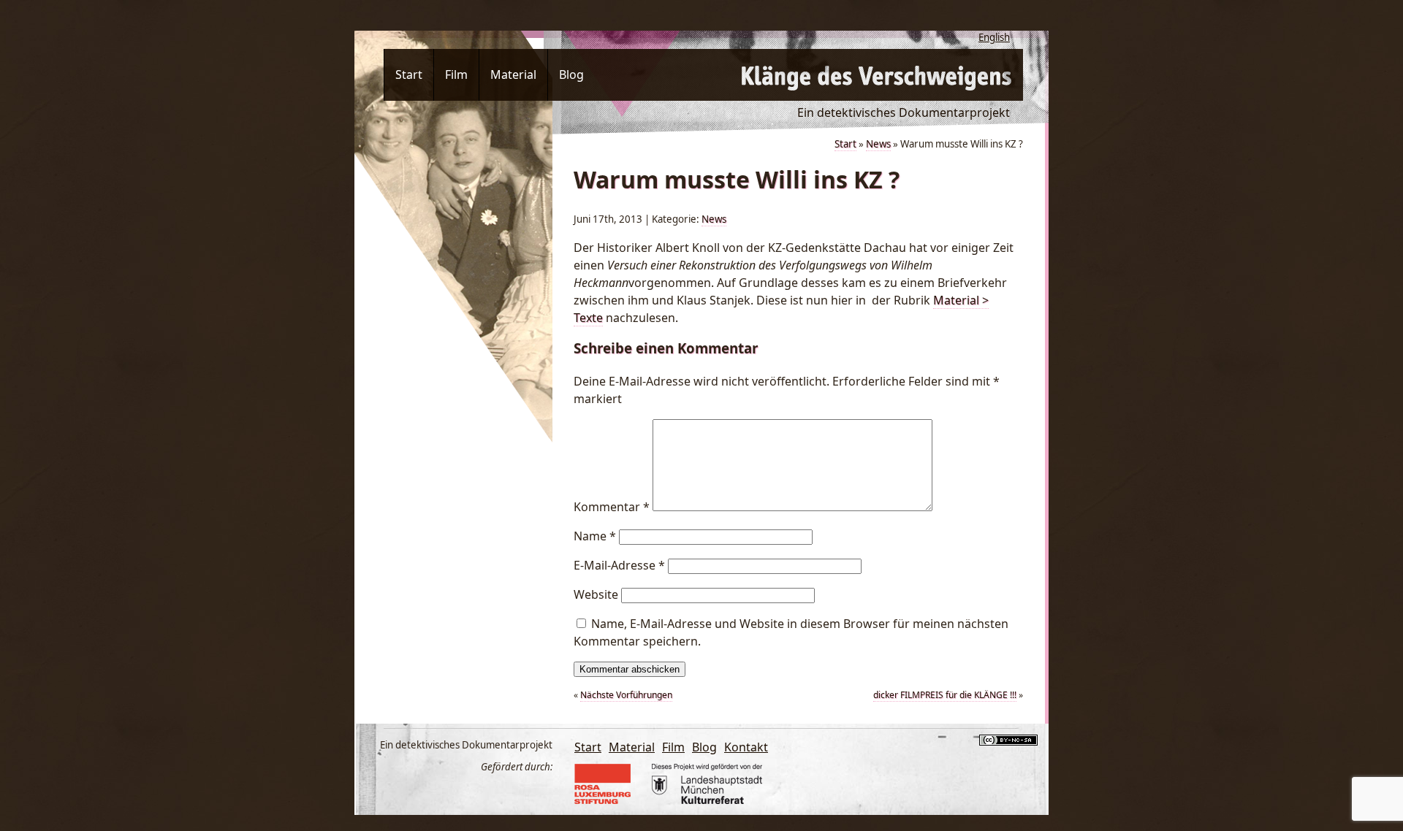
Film (456, 74)
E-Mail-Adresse (619, 565)
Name (595, 536)
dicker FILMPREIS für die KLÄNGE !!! (944, 695)
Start (408, 74)
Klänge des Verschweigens (877, 75)
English (994, 37)
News (878, 143)
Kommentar (612, 507)
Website (596, 594)
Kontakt (746, 747)
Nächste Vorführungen (626, 695)
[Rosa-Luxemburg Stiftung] (608, 800)
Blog (571, 74)
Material (513, 74)
